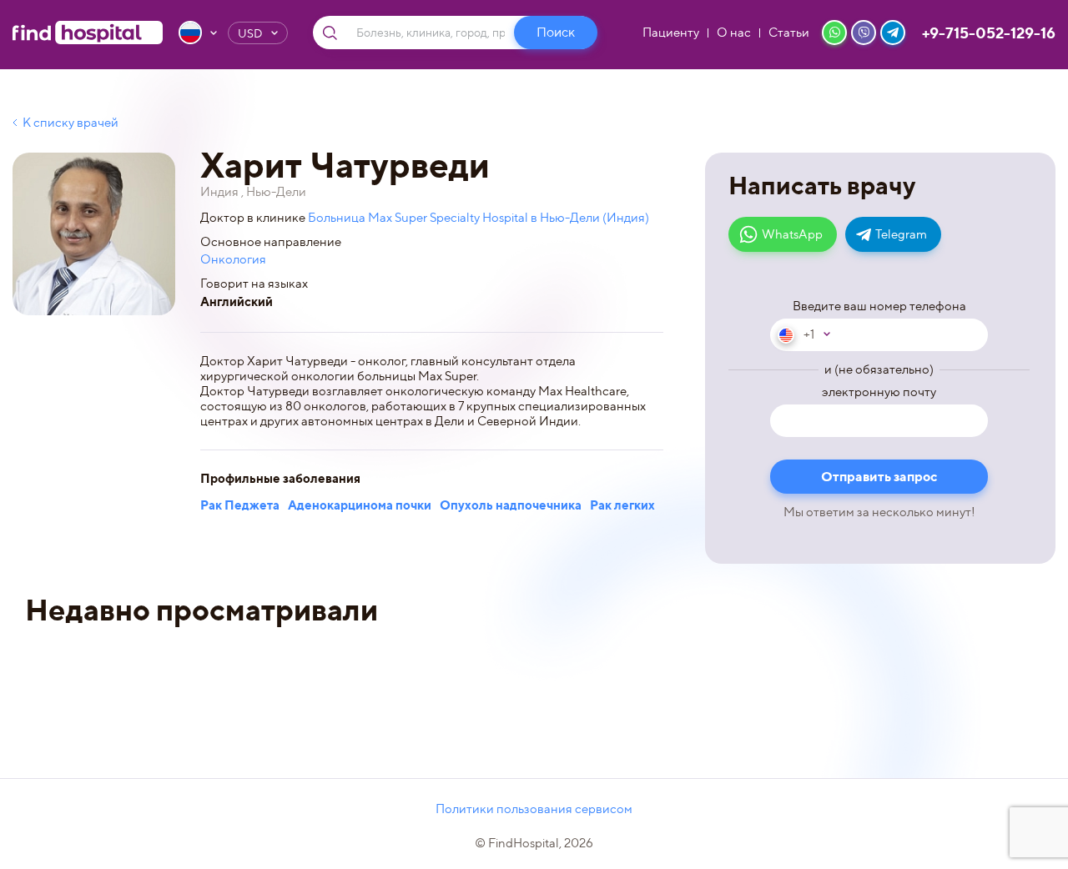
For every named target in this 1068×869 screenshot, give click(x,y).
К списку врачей (70, 122)
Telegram (901, 234)
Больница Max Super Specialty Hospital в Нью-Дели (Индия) (478, 217)
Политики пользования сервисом (534, 808)
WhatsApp (792, 234)
